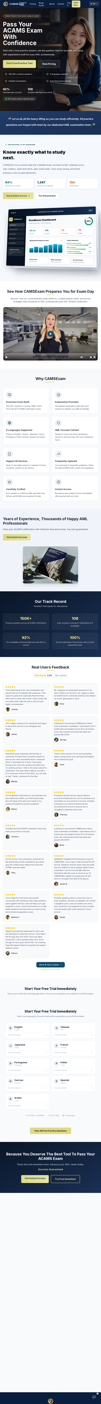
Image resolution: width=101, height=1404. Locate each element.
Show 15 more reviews (49, 965)
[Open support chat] (94, 1397)
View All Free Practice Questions (50, 1131)
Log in (68, 4)
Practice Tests (22, 4)
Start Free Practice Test (19, 63)
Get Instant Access (16, 537)
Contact (60, 4)
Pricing (33, 4)
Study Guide (41, 4)
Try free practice (47, 196)
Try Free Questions (65, 1179)
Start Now (76, 4)
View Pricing (49, 64)
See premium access (16, 196)
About (51, 4)
